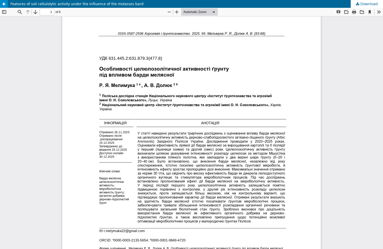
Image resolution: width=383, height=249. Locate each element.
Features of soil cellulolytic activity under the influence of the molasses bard (77, 3)
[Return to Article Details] (4, 4)
